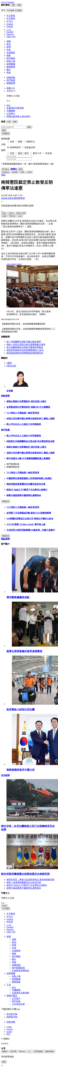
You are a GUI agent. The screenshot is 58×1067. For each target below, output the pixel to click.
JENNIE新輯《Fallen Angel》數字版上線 (25, 524)
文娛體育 (10, 52)
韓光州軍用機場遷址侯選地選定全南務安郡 (25, 873)
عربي (8, 924)
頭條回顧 (10, 77)
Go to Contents (7, 2)
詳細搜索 (5, 134)
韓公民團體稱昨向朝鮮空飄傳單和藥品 (24, 347)
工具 (8, 985)
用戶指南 (16, 1001)
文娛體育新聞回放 (20, 970)
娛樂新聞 (10, 83)
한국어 (9, 916)
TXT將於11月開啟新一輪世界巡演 (22, 413)
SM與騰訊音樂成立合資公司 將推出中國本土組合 (29, 518)
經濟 (8, 47)
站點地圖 (10, 1022)
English (9, 919)
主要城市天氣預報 (15, 108)
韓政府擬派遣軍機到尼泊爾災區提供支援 (25, 484)
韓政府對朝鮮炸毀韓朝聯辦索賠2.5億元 (25, 350)
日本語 (9, 922)
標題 (20, 141)
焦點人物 (10, 61)
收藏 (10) (10, 88)
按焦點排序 (30, 147)
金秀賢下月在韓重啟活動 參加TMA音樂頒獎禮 (28, 513)
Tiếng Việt (10, 932)
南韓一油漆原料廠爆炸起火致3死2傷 (23, 882)
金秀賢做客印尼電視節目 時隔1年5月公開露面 (28, 407)
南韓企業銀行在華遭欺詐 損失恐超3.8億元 (26, 401)
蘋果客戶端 (11, 1017)
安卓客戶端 (11, 1014)
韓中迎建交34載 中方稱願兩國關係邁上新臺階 (28, 458)
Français (10, 929)
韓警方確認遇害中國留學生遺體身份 (23, 495)
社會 (8, 50)
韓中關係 (10, 58)
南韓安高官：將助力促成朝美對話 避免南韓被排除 (30, 879)
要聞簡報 (10, 67)
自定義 (48, 153)
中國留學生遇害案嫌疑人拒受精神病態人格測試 (29, 478)
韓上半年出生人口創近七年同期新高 (23, 424)
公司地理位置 (18, 1004)
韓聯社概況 (11, 995)
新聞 (8, 936)
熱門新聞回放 (18, 968)
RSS (8, 105)
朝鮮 (8, 55)
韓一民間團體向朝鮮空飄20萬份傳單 (23, 342)
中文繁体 (10, 914)
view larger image (14, 264)
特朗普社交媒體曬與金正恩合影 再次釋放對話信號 (30, 441)
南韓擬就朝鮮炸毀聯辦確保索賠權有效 (24, 353)
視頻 (8, 72)
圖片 (8, 69)
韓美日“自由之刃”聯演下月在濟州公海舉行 (26, 490)
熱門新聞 (10, 80)
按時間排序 (15, 147)
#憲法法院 (11, 366)
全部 (12, 141)
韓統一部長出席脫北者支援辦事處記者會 (25, 344)
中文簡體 (5, 909)
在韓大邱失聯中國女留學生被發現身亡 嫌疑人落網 (30, 418)
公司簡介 (10, 113)
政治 (8, 44)
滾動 (8, 41)
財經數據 (10, 64)
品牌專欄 (10, 973)
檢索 (4, 130)
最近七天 (37, 153)
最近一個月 (23, 153)
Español (9, 927)
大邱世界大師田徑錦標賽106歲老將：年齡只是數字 (30, 530)
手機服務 (10, 111)
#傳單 (9, 363)
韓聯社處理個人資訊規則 (18, 116)
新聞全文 (30, 141)
